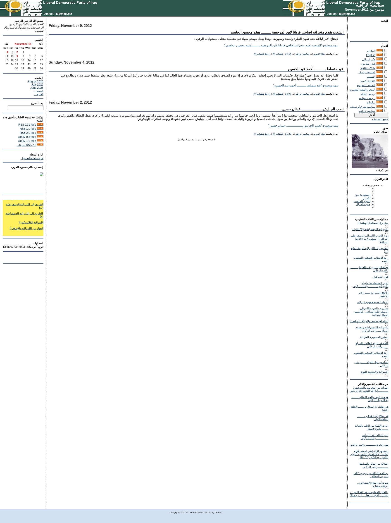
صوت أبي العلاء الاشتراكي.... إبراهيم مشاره (372, 484)
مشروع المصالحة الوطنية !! (373, 222)
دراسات (371, 102)
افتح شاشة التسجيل (32, 158)
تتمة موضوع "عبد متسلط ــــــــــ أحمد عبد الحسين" (305, 85)
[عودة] (41, 44)
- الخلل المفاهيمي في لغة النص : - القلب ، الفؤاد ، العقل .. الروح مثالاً (369, 494)
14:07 (288, 94)
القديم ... (38, 94)
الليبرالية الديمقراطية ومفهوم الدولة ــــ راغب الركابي (371, 329)
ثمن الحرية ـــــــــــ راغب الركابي (369, 444)
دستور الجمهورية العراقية (374, 337)
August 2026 (35, 81)
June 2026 (36, 87)
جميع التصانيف (380, 119)
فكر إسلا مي (368, 63)
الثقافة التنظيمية (366, 85)
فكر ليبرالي (368, 59)
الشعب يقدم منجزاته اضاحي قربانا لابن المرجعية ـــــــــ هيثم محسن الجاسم (287, 32)
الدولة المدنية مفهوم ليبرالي (372, 302)
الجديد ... (38, 91)
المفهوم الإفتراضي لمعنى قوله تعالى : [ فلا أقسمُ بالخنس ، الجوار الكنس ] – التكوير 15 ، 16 (369, 454)
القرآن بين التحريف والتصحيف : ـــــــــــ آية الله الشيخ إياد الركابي (369, 389)
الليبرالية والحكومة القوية (374, 371)
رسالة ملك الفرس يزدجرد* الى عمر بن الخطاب (371, 475)
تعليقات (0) (278, 54)
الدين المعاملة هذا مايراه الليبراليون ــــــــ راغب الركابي (370, 285)
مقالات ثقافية (367, 68)
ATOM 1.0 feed (27, 141)
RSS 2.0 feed (28, 132)
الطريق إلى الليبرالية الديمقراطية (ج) (24, 212)
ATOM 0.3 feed (27, 137)
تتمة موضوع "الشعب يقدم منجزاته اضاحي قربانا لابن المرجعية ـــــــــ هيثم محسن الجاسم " (281, 45)
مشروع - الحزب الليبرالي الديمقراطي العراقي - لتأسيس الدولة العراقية (371, 311)
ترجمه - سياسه (367, 98)
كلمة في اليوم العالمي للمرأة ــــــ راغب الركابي (372, 345)
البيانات (371, 51)
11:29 (288, 134)
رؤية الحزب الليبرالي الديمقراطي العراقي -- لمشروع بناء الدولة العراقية (369, 239)
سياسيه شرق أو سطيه (362, 106)
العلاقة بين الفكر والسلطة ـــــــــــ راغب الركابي (373, 465)
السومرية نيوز (362, 194)
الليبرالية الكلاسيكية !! (31, 219)
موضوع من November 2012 (364, 9)
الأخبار (366, 198)
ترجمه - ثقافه (368, 94)
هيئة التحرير (319, 54)
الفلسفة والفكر (366, 72)
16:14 (288, 54)
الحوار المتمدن (362, 201)
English (370, 55)
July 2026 (37, 84)
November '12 (23, 44)
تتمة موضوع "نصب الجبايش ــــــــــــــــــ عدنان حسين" (303, 125)
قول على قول (380, 276)
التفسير (371, 76)
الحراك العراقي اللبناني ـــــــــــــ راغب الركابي (374, 437)
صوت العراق (363, 204)
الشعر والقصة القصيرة (362, 89)
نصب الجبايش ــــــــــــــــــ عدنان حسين (312, 109)
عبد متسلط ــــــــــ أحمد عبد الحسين (315, 69)
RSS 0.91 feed (27, 124)
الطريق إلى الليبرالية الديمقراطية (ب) (24, 203)
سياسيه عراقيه (370, 4)
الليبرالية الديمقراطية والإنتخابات (370, 229)
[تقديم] (6, 44)
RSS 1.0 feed (28, 128)
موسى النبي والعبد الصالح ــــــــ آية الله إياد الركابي (369, 399)
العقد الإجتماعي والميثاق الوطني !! (369, 321)
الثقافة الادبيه (368, 81)
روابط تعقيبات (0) (262, 54)
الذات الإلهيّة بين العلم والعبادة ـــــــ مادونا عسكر (371, 427)
